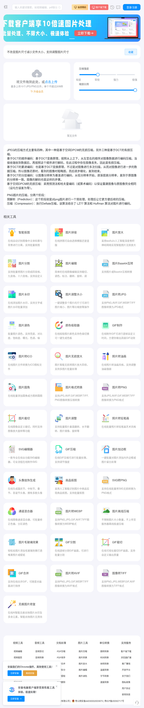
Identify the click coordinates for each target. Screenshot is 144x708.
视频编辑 (18, 651)
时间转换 (104, 657)
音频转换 (39, 657)
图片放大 (83, 663)
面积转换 (104, 651)
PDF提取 (61, 675)
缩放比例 (84, 84)
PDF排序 (61, 657)
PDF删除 (61, 682)
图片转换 (83, 657)
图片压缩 (83, 651)
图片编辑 (83, 669)
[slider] (107, 74)
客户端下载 (126, 651)
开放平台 (126, 669)
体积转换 (104, 663)
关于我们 (126, 675)
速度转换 (104, 682)
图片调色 (83, 675)
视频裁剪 (18, 657)
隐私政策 (126, 682)
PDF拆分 (61, 669)
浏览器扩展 (126, 657)
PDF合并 (61, 663)
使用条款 (126, 694)
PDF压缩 (61, 651)
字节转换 (104, 675)
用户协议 (126, 688)
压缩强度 (84, 68)
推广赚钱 (126, 663)
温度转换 (104, 669)
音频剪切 (39, 651)
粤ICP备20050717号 (114, 700)
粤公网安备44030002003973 (89, 700)
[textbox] (37, 7)
